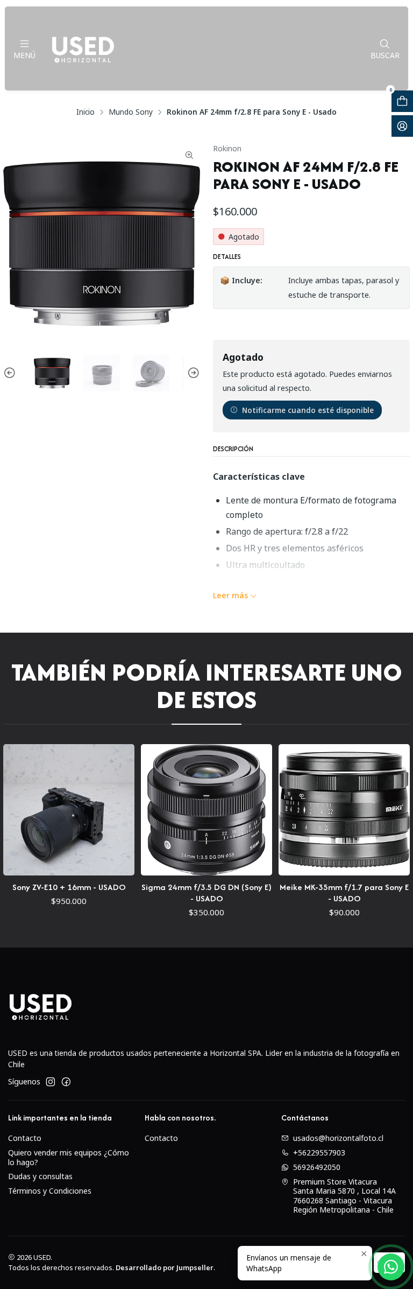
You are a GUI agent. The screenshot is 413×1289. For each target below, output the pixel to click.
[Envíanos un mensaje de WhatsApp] (391, 1266)
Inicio (85, 112)
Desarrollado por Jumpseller (164, 1267)
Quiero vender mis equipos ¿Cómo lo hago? (68, 1157)
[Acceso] (402, 126)
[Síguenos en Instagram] (50, 1081)
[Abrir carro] (402, 101)
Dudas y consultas (40, 1176)
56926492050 (316, 1167)
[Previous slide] (11, 373)
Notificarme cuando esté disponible (308, 410)
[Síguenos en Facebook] (66, 1081)
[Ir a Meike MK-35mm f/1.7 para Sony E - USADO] (322, 809)
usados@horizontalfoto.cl (338, 1138)
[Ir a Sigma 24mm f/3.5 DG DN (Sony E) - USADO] (184, 809)
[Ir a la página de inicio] (83, 48)
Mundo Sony (131, 112)
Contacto (24, 1138)
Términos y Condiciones (49, 1191)
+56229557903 (319, 1152)
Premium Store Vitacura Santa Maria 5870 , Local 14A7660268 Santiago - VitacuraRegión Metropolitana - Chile (344, 1195)
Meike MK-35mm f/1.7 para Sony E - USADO (322, 893)
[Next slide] (192, 373)
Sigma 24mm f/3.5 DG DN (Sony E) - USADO (184, 893)
